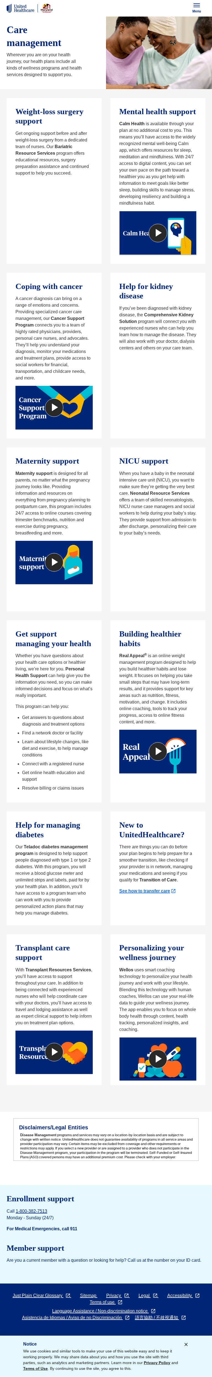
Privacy (120, 1295)
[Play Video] (158, 233)
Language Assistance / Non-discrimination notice (103, 1311)
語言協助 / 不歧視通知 (160, 1317)
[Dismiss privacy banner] (186, 1344)
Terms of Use (35, 1368)
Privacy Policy (157, 1362)
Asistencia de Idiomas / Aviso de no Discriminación (75, 1317)
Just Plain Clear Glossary (44, 1295)
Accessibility (185, 1295)
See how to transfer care (146, 891)
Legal (151, 1295)
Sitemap (88, 1295)
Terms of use (108, 1302)
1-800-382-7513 (31, 1211)
